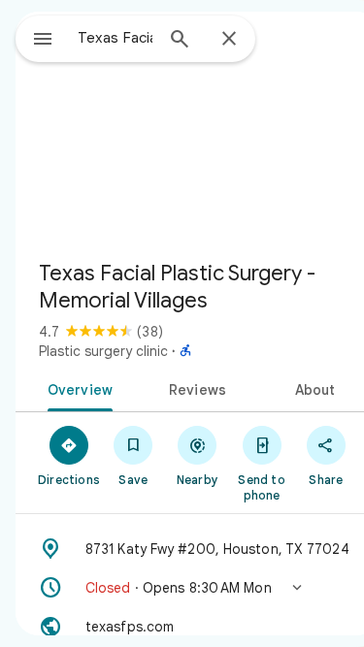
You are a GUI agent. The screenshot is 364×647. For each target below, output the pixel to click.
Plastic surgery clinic (103, 351)
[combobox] (115, 37)
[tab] (76, 388)
